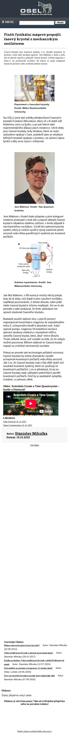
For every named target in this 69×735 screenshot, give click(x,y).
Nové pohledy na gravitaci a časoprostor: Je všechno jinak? (28, 668)
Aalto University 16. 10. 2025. (14, 421)
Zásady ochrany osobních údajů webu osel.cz (34, 731)
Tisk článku (34, 445)
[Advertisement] (34, 476)
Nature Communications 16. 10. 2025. (17, 425)
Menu (7, 22)
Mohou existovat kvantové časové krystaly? (22, 645)
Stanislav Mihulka (31, 433)
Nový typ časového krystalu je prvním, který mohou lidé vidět (29, 676)
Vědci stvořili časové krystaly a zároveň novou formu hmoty (28, 653)
